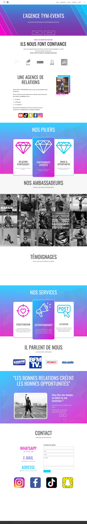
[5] (60, 220)
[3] (8, 220)
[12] (26, 202)
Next (71, 272)
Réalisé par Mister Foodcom (16, 522)
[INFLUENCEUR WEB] (60, 202)
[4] (26, 220)
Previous (15, 272)
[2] (78, 202)
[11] (43, 202)
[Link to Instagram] (84, 2)
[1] (8, 202)
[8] (43, 220)
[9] (78, 220)
